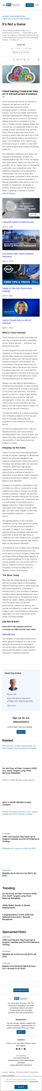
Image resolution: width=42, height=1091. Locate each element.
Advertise (12, 1072)
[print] (39, 60)
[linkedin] (17, 60)
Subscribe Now (8, 634)
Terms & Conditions (8, 1075)
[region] (21, 1083)
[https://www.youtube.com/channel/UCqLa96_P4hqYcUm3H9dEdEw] (25, 1049)
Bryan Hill (21, 44)
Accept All (21, 1087)
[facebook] (14, 60)
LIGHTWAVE (21, 1063)
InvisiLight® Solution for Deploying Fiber (18, 222)
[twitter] (21, 60)
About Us (5, 1072)
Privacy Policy (34, 1072)
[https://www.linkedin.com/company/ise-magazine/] (19, 1049)
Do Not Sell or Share (22, 1072)
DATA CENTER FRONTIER (21, 1058)
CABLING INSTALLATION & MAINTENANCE (21, 1060)
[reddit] (24, 60)
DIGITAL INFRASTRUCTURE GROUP (21, 1065)
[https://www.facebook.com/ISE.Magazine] (17, 1049)
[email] (28, 60)
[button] (3, 5)
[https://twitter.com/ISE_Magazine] (22, 1049)
